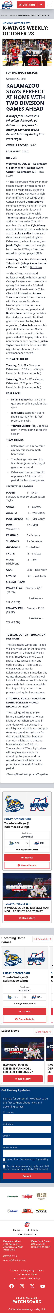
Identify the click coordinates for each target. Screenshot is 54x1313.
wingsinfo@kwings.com (14, 1260)
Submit (27, 1176)
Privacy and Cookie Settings (27, 1278)
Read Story (28, 918)
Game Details (28, 865)
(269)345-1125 (10, 1256)
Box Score (36, 267)
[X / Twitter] (32, 1286)
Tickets (29, 857)
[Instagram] (22, 1286)
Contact (14, 1270)
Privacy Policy (27, 1270)
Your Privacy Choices (27, 1274)
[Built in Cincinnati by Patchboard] (27, 1300)
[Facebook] (11, 1286)
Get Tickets (29, 4)
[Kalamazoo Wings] (7, 4)
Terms (40, 1270)
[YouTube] (43, 1286)
